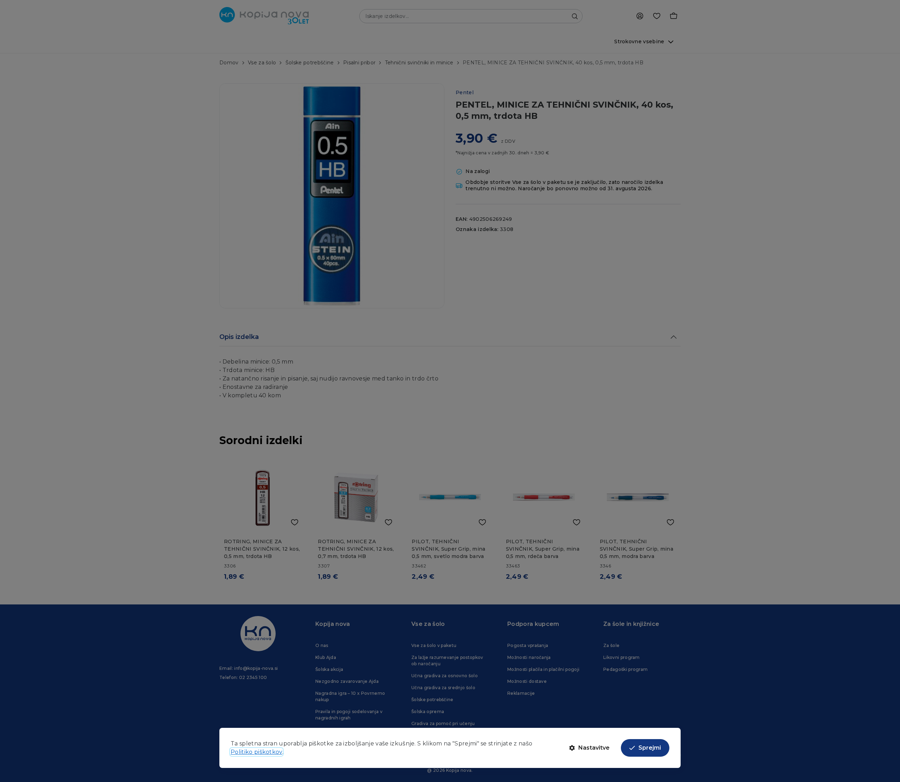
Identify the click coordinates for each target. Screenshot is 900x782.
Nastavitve (594, 747)
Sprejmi (649, 747)
